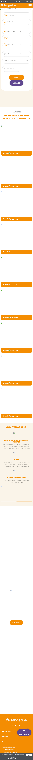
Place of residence (10, 60)
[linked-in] (6, 1)
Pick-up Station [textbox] (14, 8)
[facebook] (2, 1)
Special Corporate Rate (10, 752)
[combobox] (15, 8)
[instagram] (4, 1)
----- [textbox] (23, 60)
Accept (29, 755)
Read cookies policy (12, 758)
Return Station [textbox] (14, 31)
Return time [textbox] (14, 44)
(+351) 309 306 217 (19, 1)
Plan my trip (16, 623)
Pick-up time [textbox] (14, 22)
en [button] (30, 1)
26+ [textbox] (14, 54)
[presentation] (24, 697)
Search (16, 77)
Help (27, 1)
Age (4, 54)
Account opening (9, 749)
